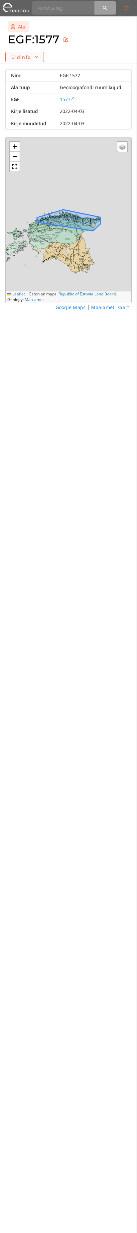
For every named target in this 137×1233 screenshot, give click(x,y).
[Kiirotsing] (105, 8)
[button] (15, 147)
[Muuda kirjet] (65, 39)
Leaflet (18, 294)
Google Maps (71, 307)
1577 (65, 99)
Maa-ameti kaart (110, 307)
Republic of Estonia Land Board (87, 294)
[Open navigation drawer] (126, 8)
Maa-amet (34, 299)
